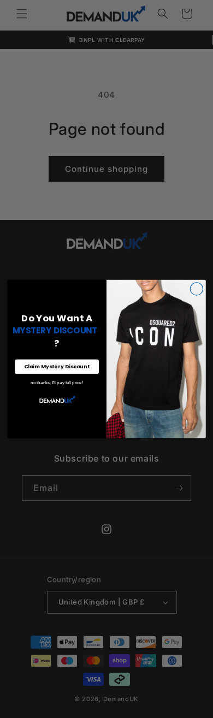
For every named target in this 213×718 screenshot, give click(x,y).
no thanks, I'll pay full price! (57, 382)
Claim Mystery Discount (57, 366)
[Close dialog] (196, 289)
